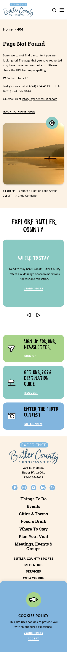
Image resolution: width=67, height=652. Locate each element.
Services (33, 571)
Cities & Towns (33, 514)
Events (33, 506)
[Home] (21, 9)
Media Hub (33, 565)
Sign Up (30, 356)
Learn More (33, 632)
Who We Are (33, 578)
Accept (33, 638)
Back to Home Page (19, 111)
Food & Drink (33, 521)
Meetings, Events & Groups (33, 546)
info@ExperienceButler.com (39, 99)
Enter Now (33, 423)
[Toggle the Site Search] (54, 10)
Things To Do (33, 499)
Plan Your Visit (33, 536)
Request (31, 392)
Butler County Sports (33, 558)
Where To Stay (33, 529)
